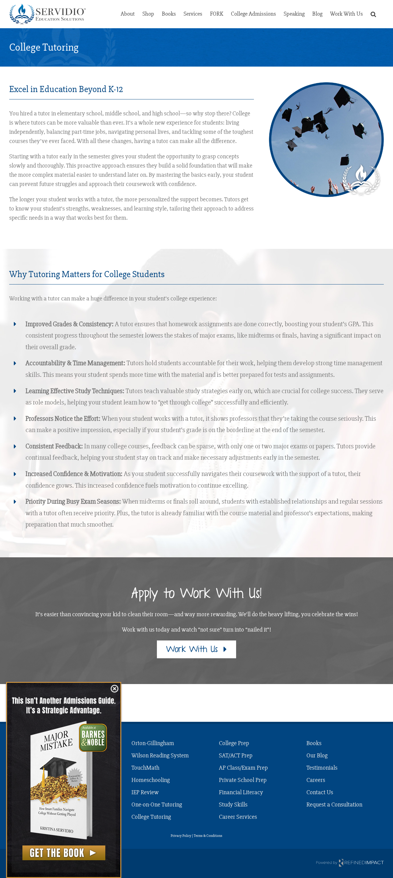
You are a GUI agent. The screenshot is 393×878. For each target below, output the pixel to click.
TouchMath (145, 768)
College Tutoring (151, 817)
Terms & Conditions (208, 836)
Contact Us (319, 792)
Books (313, 743)
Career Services (238, 817)
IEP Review (145, 792)
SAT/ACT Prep (235, 755)
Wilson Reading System (160, 755)
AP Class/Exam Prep (243, 768)
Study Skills (233, 804)
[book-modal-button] (63, 852)
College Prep (234, 743)
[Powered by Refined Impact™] (350, 862)
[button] (373, 14)
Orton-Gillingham (152, 743)
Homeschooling (150, 780)
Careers (315, 780)
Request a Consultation (334, 804)
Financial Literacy (241, 792)
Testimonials (321, 768)
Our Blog (317, 755)
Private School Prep (243, 780)
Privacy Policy (181, 836)
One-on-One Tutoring (156, 804)
